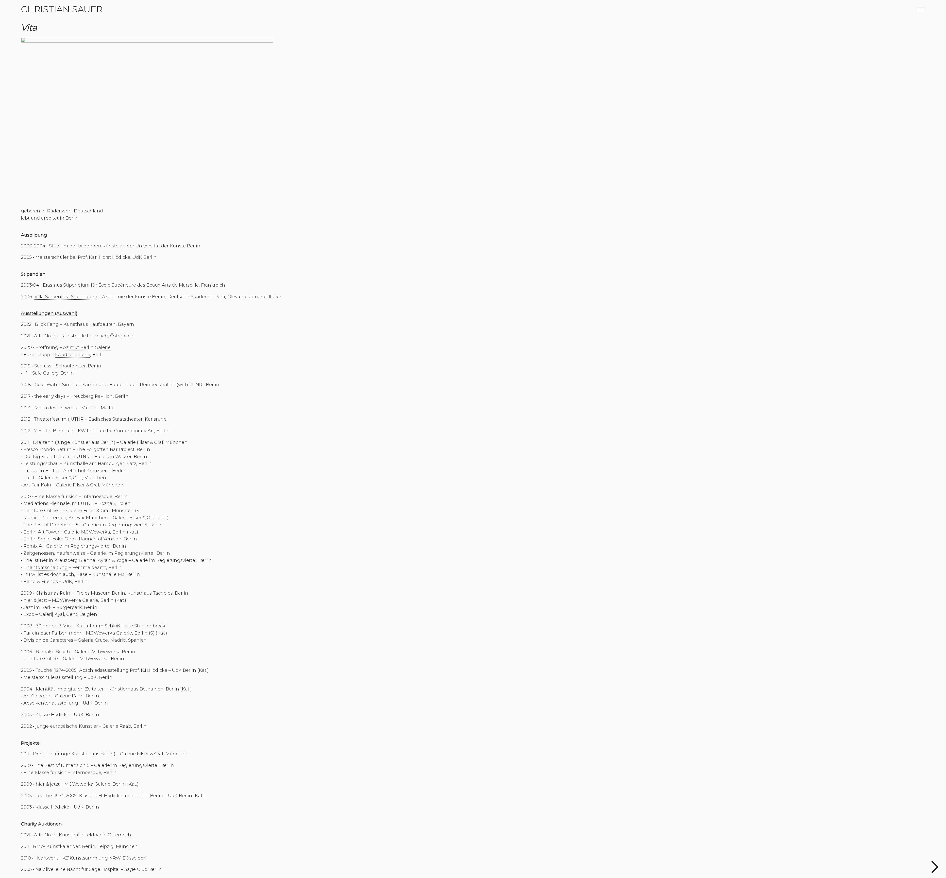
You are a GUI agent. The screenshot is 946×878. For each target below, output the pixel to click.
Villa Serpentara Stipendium (65, 296)
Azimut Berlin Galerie (87, 347)
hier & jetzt (36, 600)
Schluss (42, 366)
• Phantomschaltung (44, 567)
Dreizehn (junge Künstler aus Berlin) (75, 442)
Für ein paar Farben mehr (53, 633)
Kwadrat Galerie (72, 354)
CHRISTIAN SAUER (61, 9)
